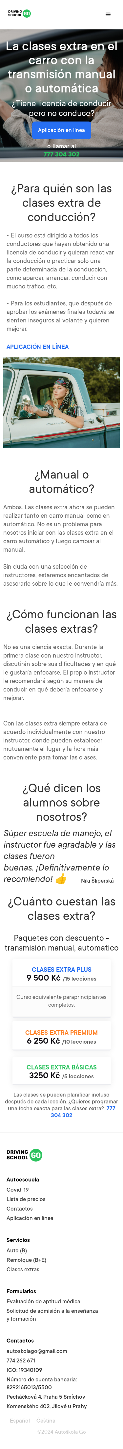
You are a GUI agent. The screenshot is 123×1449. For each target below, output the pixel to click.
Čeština (45, 1421)
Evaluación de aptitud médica (43, 1301)
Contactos (20, 1209)
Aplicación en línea (61, 130)
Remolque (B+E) (26, 1260)
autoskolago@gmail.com (37, 1351)
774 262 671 (21, 1360)
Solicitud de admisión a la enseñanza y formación (52, 1315)
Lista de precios (26, 1199)
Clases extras (23, 1269)
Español (20, 1421)
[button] (108, 14)
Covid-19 (18, 1190)
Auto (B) (17, 1250)
